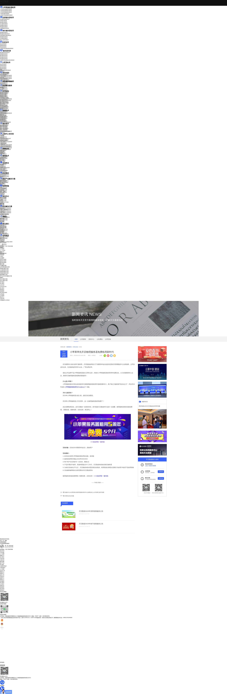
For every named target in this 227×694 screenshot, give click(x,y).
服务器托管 (7, 51)
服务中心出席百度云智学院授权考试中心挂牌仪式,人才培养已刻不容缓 (84, 492)
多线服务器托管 (3, 58)
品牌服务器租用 (8, 17)
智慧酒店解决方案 (5, 208)
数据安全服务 (4, 176)
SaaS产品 (2, 193)
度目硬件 (6, 124)
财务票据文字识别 (4, 103)
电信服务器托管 (5, 52)
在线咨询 (2, 665)
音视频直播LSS (3, 118)
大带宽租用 (6, 62)
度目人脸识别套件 (4, 128)
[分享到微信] (104, 355)
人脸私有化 (2, 144)
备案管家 (3, 190)
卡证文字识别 (3, 94)
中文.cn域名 (3, 76)
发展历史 (2, 585)
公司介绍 (2, 225)
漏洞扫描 (3, 180)
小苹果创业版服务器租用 (6, 9)
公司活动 (108, 339)
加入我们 (2, 228)
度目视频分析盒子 (4, 125)
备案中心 (2, 578)
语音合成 (2, 159)
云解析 (1, 199)
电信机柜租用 (3, 44)
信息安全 (2, 576)
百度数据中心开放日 (6, 241)
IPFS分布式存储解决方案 (6, 276)
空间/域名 (6, 73)
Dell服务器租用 (4, 19)
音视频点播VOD (4, 116)
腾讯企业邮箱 (3, 198)
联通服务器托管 (3, 54)
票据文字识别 (3, 96)
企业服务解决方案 (4, 270)
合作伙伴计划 (3, 227)
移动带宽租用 (3, 67)
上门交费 (2, 554)
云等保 (3, 166)
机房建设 (2, 87)
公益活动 (2, 560)
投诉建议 (2, 581)
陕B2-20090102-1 (26, 617)
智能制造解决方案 (4, 271)
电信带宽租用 (3, 64)
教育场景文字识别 (4, 102)
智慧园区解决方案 (5, 211)
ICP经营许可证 (3, 187)
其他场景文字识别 (4, 108)
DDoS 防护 (2, 83)
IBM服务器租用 (3, 22)
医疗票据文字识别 (5, 100)
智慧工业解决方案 (5, 209)
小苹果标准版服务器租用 (6, 10)
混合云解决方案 (3, 219)
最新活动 (2, 3)
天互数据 (4, 1)
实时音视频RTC (4, 121)
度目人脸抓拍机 (3, 130)
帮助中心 (2, 247)
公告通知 (100, 339)
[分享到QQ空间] (114, 355)
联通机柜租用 (3, 45)
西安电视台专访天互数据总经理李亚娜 (149, 406)
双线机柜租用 (3, 47)
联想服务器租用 (3, 26)
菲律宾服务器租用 (5, 35)
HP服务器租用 (3, 20)
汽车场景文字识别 (4, 97)
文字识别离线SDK (4, 106)
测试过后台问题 (69, 496)
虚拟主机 (2, 77)
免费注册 (2, 253)
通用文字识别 (4, 93)
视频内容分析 (3, 112)
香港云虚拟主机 (3, 79)
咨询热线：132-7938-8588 (6, 246)
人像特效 (3, 143)
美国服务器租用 (3, 32)
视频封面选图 (3, 115)
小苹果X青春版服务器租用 (6, 15)
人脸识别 (2, 135)
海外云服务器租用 (4, 40)
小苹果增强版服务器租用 (6, 12)
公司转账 (2, 552)
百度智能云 (2, 567)
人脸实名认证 (4, 140)
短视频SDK (2, 119)
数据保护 (2, 183)
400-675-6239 (3, 663)
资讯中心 (2, 238)
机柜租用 (5, 42)
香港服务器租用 (5, 34)
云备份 (1, 256)
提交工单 (2, 575)
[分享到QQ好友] (111, 355)
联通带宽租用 (3, 65)
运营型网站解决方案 (5, 267)
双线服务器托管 (3, 57)
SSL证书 (3, 170)
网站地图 (2, 561)
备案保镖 (3, 192)
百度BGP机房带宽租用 (5, 70)
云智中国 (2, 240)
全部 (76, 339)
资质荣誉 (2, 231)
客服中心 (2, 573)
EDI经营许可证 (3, 189)
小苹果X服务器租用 (4, 13)
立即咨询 (161, 471)
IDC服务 (2, 564)
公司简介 (2, 584)
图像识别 (3, 150)
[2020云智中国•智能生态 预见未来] (152, 379)
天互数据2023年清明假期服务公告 (91, 511)
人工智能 (2, 88)
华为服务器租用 (3, 23)
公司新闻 (2, 237)
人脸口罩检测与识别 (6, 141)
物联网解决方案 (3, 274)
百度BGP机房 (3, 566)
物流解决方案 (4, 214)
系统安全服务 (4, 175)
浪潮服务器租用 (3, 25)
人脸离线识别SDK (5, 138)
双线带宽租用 (3, 68)
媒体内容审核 (3, 113)
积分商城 (3, 233)
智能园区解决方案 (4, 273)
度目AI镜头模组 (3, 127)
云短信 (1, 202)
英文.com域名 (3, 74)
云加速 (1, 201)
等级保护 (2, 164)
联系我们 (2, 230)
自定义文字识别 (3, 105)
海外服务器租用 (8, 30)
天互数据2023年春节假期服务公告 (91, 524)
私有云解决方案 (3, 218)
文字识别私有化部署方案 (6, 99)
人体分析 (3, 137)
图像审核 (2, 153)
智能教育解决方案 (4, 268)
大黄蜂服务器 (4, 28)
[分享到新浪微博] (108, 355)
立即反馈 (161, 478)
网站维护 (3, 182)
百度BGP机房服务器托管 (7, 60)
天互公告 (75, 347)
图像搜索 (2, 151)
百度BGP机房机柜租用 (6, 48)
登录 (1, 252)
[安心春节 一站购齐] (152, 361)
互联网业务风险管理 (5, 167)
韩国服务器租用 (3, 37)
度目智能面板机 (5, 131)
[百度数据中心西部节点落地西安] (152, 397)
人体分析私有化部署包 (5, 146)
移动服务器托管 (3, 55)
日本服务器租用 (3, 38)
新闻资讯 (69, 347)
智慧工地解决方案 (5, 212)
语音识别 (3, 157)
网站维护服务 (3, 262)
